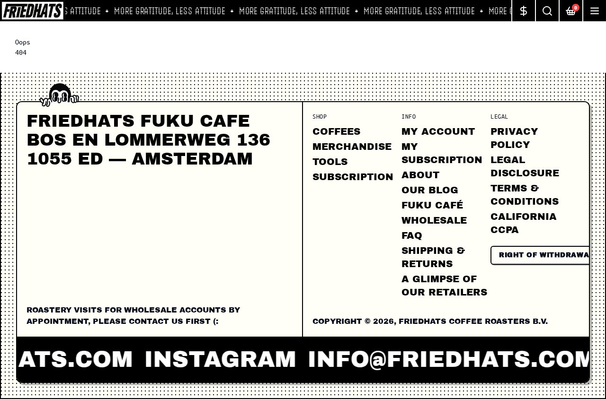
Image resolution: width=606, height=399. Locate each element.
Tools (330, 161)
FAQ (411, 235)
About (420, 175)
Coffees (336, 131)
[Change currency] (523, 10)
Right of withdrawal (546, 255)
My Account (438, 131)
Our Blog (429, 190)
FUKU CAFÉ (432, 205)
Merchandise (352, 146)
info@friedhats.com (447, 359)
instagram (215, 359)
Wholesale (434, 220)
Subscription (352, 177)
